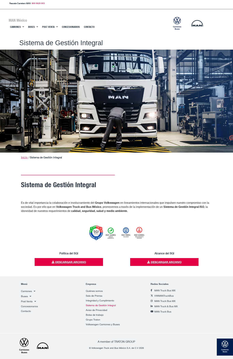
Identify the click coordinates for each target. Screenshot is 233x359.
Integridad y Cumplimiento (100, 300)
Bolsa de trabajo (95, 314)
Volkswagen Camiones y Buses (103, 324)
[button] (17, 27)
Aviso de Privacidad (96, 310)
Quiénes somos (94, 290)
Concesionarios (71, 27)
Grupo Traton (93, 319)
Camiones (15, 27)
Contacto (89, 27)
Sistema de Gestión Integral (101, 305)
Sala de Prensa (94, 295)
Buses (31, 27)
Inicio (24, 157)
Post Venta (48, 27)
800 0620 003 (38, 3)
